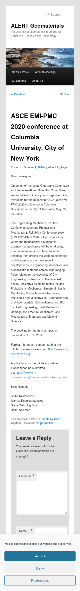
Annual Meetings (45, 72)
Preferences (40, 580)
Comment (26, 476)
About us (37, 81)
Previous (18, 94)
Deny (40, 568)
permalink (46, 423)
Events (45, 419)
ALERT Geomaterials (37, 25)
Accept (40, 556)
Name (25, 530)
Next (64, 94)
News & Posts (20, 72)
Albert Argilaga (57, 167)
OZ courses (19, 81)
